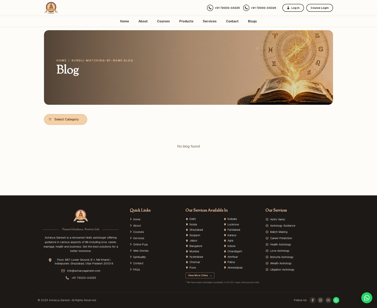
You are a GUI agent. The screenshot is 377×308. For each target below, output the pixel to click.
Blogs (252, 21)
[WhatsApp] (336, 300)
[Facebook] (312, 300)
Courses (163, 21)
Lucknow (233, 224)
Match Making (278, 232)
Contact (232, 21)
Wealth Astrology (281, 263)
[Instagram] (320, 300)
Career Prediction (281, 238)
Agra (230, 240)
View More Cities (200, 275)
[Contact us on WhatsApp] (366, 297)
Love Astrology (280, 250)
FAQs (136, 269)
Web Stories (141, 250)
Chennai (194, 262)
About (143, 21)
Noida (193, 224)
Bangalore (195, 246)
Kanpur (232, 235)
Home (124, 21)
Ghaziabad (196, 229)
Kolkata (232, 219)
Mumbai (194, 251)
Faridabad (234, 229)
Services (210, 21)
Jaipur (193, 240)
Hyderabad (196, 257)
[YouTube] (328, 300)
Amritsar (233, 257)
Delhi (192, 219)
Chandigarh (235, 251)
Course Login (320, 8)
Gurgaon (194, 235)
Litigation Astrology (282, 269)
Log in (295, 8)
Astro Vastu (277, 219)
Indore (231, 246)
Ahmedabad (235, 267)
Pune (192, 267)
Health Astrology (280, 244)
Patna (231, 262)
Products (186, 21)
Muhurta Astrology (282, 257)
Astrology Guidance (282, 225)
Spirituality (139, 257)
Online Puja (140, 244)
